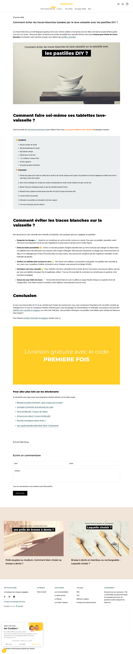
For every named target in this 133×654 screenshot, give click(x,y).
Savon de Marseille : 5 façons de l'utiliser (32, 412)
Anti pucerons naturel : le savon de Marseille (33, 416)
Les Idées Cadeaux (61, 602)
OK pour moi (36, 644)
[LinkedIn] (14, 596)
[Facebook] (4, 596)
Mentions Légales (83, 599)
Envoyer (20, 493)
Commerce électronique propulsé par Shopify (19, 649)
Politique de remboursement (86, 602)
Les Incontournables (61, 592)
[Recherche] (123, 4)
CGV (78, 595)
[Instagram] (9, 596)
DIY (35, 305)
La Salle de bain (60, 595)
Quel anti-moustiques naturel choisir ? (31, 421)
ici (60, 318)
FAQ (78, 592)
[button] (4, 650)
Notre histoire (41, 592)
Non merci (9, 644)
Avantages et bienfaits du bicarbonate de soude (35, 407)
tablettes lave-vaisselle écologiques (26, 310)
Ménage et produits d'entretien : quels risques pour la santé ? (40, 403)
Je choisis (22, 644)
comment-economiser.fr (36, 130)
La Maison (58, 599)
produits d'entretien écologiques (36, 318)
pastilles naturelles (68, 37)
